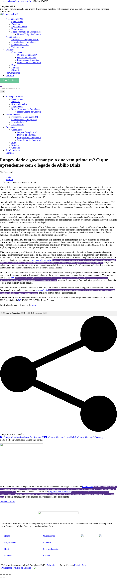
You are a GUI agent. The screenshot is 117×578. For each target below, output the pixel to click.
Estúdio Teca (80, 565)
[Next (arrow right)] (4, 577)
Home (7, 536)
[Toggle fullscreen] (7, 574)
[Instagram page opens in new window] (1, 4)
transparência (42, 290)
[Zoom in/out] (10, 574)
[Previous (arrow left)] (1, 577)
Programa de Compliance (59, 491)
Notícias (8, 555)
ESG (13, 277)
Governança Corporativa (41, 260)
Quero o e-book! (7, 501)
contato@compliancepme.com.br (16, 1)
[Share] (4, 574)
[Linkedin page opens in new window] (2, 4)
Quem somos (49, 536)
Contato (46, 555)
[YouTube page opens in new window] (6, 4)
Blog (6, 549)
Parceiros (47, 542)
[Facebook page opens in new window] (4, 4)
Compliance (87, 486)
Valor (34, 305)
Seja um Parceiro (50, 549)
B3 (19, 300)
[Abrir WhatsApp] (110, 570)
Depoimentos (10, 542)
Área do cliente (10, 80)
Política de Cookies (22, 568)
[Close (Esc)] (1, 574)
